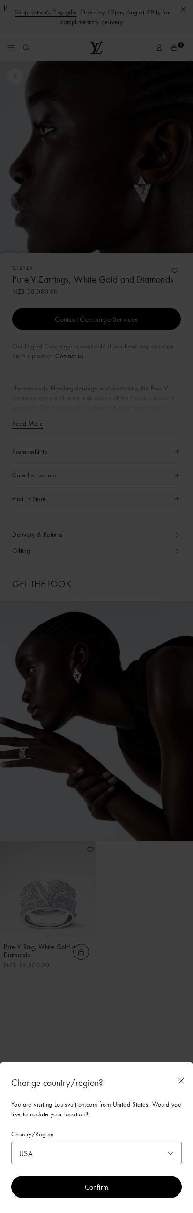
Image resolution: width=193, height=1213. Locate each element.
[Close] (181, 1081)
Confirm (97, 1187)
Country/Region (32, 1134)
